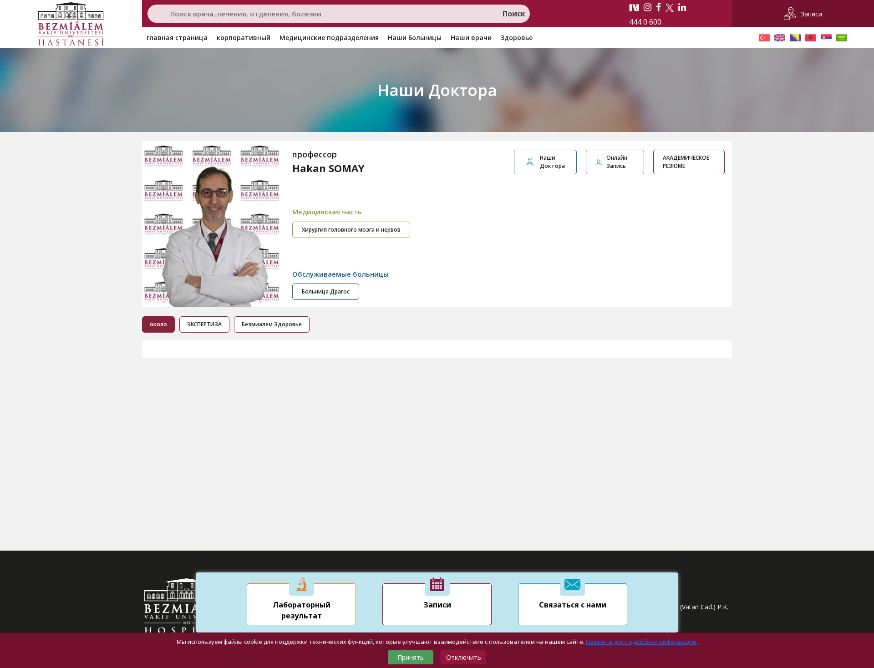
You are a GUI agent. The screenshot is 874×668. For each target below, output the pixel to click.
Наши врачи (471, 37)
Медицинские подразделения (329, 37)
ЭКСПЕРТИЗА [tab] (204, 324)
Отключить (463, 657)
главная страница (177, 37)
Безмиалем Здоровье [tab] (272, 324)
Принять (410, 657)
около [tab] (158, 324)
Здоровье (517, 37)
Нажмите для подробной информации (641, 642)
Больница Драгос (326, 291)
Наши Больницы (415, 37)
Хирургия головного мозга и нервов (351, 229)
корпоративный (243, 37)
